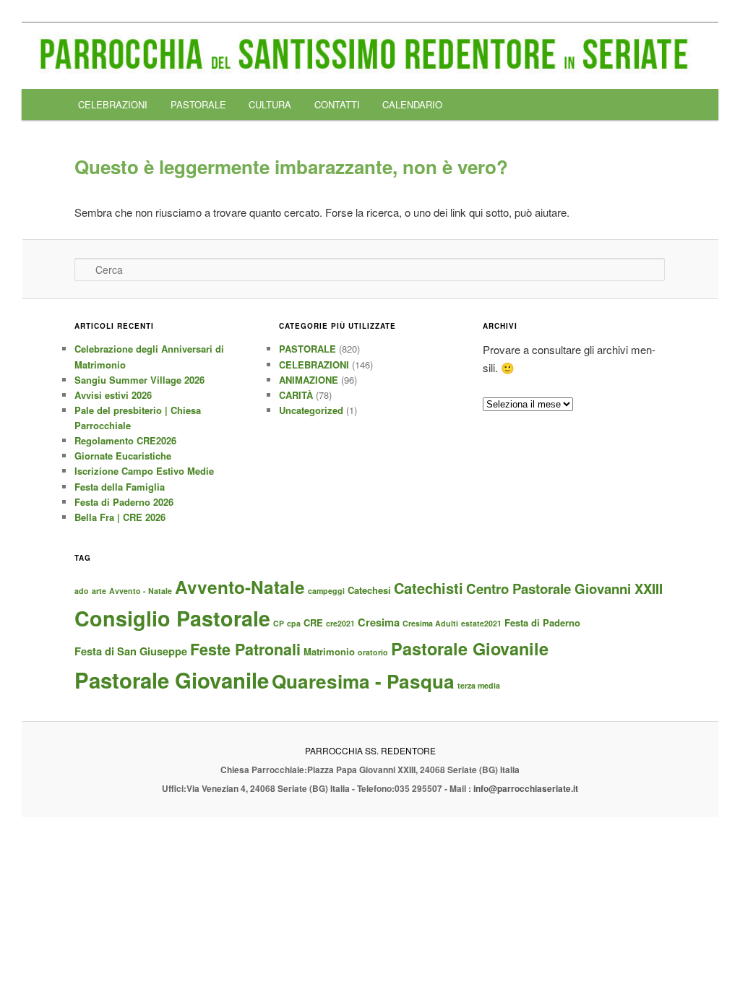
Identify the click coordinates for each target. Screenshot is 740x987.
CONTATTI (337, 104)
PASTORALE (198, 104)
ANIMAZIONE (308, 380)
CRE (313, 622)
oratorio (373, 652)
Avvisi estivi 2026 (113, 395)
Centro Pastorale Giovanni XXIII (564, 588)
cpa (294, 623)
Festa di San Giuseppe (130, 651)
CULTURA (270, 104)
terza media (478, 685)
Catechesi (369, 590)
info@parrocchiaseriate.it (525, 788)
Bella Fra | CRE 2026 (119, 517)
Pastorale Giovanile (469, 648)
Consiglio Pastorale (172, 618)
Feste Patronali (245, 649)
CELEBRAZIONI (112, 104)
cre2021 (340, 623)
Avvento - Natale (140, 590)
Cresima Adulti (430, 623)
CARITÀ (296, 395)
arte (99, 590)
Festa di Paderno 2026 (123, 502)
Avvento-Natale (240, 586)
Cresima (379, 622)
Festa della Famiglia (119, 487)
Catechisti (428, 587)
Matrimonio (329, 651)
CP (278, 623)
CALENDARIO (412, 104)
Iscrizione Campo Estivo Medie (144, 471)
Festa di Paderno (542, 622)
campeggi (326, 590)
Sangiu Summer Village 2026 (139, 380)
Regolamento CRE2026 (125, 440)
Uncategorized (311, 410)
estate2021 (481, 623)
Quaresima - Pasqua (363, 681)
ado (81, 590)
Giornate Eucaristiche (122, 455)
